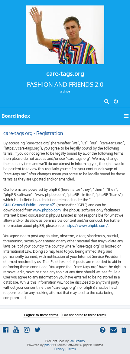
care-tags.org (65, 73)
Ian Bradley (77, 341)
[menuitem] (107, 102)
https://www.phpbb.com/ (87, 225)
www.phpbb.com (46, 210)
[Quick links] (127, 115)
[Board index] (65, 33)
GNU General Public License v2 (28, 205)
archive (65, 91)
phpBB (48, 345)
